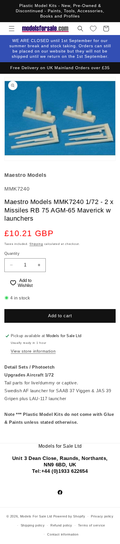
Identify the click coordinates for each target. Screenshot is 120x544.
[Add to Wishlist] (10, 283)
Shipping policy (33, 525)
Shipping (36, 243)
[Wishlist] (93, 28)
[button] (11, 28)
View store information (33, 351)
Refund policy (61, 525)
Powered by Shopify (69, 516)
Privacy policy (102, 516)
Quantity (12, 253)
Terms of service (91, 525)
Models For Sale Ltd (36, 516)
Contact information (62, 534)
